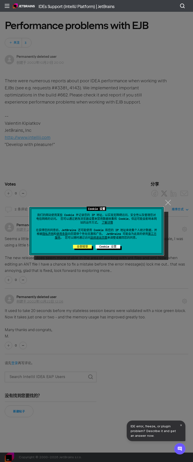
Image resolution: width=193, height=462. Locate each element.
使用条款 (62, 234)
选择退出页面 (98, 238)
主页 (24, 6)
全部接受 (82, 247)
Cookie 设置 (108, 247)
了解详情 (107, 223)
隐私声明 (48, 234)
